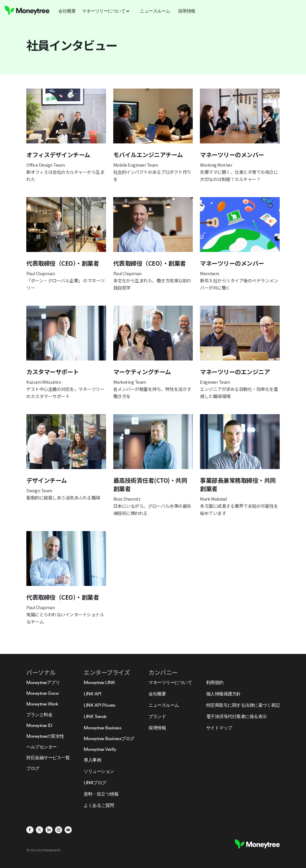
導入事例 (92, 760)
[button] (107, 11)
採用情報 (157, 728)
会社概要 (157, 694)
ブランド (157, 716)
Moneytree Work (42, 704)
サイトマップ (219, 728)
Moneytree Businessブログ (109, 738)
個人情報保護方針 (223, 694)
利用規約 (215, 682)
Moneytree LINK (99, 682)
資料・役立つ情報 (101, 794)
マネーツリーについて (170, 682)
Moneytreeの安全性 (45, 736)
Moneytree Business (102, 728)
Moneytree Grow (42, 693)
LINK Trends (95, 716)
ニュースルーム (164, 705)
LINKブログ (95, 782)
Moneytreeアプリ (43, 682)
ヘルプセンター (41, 747)
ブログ (32, 768)
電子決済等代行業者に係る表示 (236, 716)
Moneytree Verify (100, 749)
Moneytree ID (39, 725)
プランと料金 (39, 714)
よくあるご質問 (99, 805)
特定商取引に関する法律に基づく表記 (243, 705)
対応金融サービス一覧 (48, 757)
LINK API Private (99, 705)
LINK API (92, 694)
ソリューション (99, 771)
